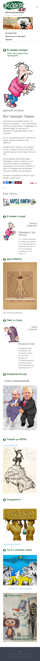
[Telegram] (13, 182)
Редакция (8, 39)
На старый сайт (11, 33)
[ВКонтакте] (7, 182)
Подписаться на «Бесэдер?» (15, 36)
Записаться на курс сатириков (20, 589)
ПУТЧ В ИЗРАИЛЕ (10, 446)
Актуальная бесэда (17, 374)
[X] (10, 182)
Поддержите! (14, 500)
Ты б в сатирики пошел (19, 550)
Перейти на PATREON (11, 544)
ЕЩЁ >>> (33, 183)
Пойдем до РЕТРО (16, 440)
